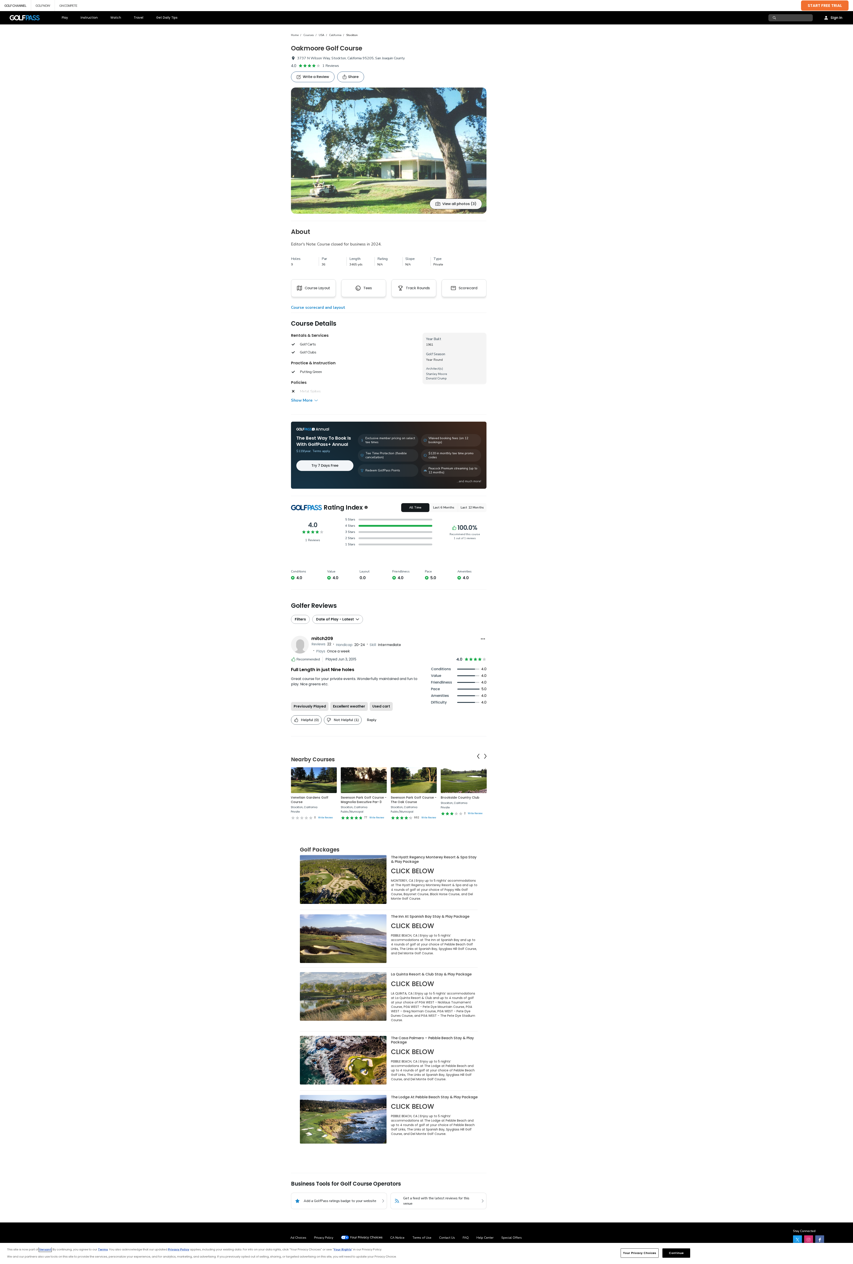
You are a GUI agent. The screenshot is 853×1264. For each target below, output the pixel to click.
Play (65, 17)
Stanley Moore (436, 374)
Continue (676, 1253)
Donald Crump (436, 378)
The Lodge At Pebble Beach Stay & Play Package (434, 1097)
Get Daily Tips (167, 17)
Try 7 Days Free (324, 465)
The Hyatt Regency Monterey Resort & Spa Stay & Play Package (433, 859)
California (335, 35)
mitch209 (322, 638)
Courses (308, 35)
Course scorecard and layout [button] (318, 307)
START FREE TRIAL (825, 5)
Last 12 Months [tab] (472, 507)
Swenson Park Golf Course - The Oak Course (413, 799)
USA (321, 35)
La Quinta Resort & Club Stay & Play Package (431, 974)
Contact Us (447, 1238)
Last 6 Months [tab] (443, 507)
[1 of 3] (388, 151)
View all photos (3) (459, 203)
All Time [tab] (415, 507)
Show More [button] (302, 400)
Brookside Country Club (460, 797)
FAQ (466, 1238)
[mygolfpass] (819, 1239)
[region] (426, 1253)
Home (295, 35)
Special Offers (511, 1238)
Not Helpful (346, 720)
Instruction (89, 17)
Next (485, 756)
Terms (103, 1249)
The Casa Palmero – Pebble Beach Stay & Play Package (432, 1040)
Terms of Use (421, 1238)
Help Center (485, 1238)
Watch (115, 17)
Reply (371, 720)
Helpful (310, 720)
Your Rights (342, 1249)
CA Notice (397, 1238)
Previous (478, 756)
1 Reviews (330, 65)
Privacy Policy (323, 1238)
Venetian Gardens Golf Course (309, 799)
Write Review (325, 817)
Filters (300, 619)
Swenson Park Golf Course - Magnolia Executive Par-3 (364, 799)
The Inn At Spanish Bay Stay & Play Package (430, 916)
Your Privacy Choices (366, 1237)
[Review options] (482, 638)
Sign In (836, 17)
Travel (138, 17)
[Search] (775, 17)
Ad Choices (298, 1238)
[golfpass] (797, 1239)
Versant (45, 1249)
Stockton (352, 35)
